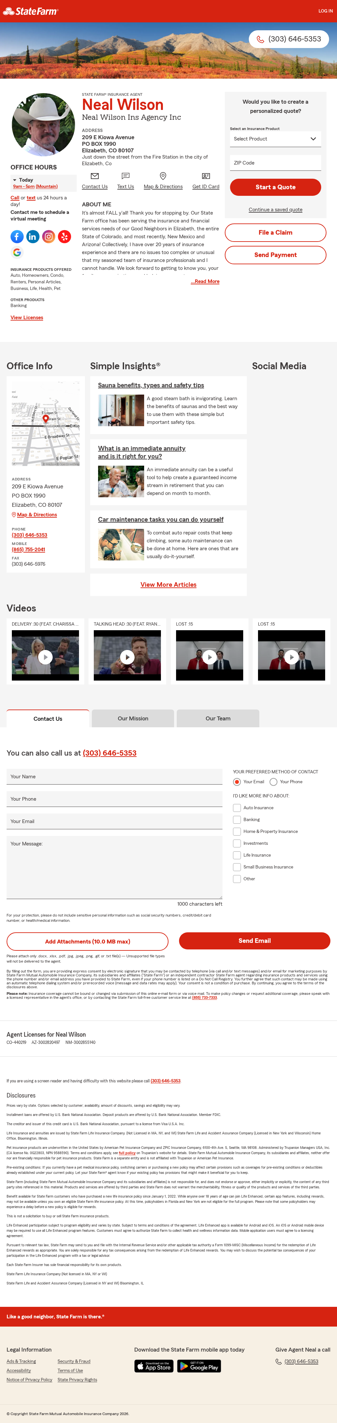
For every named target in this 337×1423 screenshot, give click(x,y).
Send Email (255, 941)
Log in (326, 11)
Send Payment (275, 255)
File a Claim (276, 232)
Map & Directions (37, 514)
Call (15, 197)
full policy (127, 1153)
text (31, 197)
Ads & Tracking (21, 1361)
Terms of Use (70, 1370)
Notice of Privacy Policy (29, 1380)
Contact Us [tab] (48, 719)
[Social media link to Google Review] (17, 252)
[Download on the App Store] (154, 1366)
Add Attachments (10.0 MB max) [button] (87, 941)
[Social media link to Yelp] (64, 236)
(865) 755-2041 (28, 549)
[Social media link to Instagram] (48, 236)
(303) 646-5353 (29, 535)
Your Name (23, 776)
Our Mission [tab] (133, 718)
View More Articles (168, 585)
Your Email (22, 821)
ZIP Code (244, 163)
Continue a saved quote (275, 209)
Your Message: (27, 843)
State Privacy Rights (77, 1380)
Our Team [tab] (218, 718)
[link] (31, 11)
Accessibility (19, 1370)
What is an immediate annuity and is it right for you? (142, 452)
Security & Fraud (74, 1361)
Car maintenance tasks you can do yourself (160, 519)
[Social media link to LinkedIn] (32, 236)
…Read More (205, 281)
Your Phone (23, 799)
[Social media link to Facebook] (17, 236)
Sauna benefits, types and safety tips (151, 385)
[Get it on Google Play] (199, 1366)
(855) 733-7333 (204, 997)
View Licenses (27, 317)
